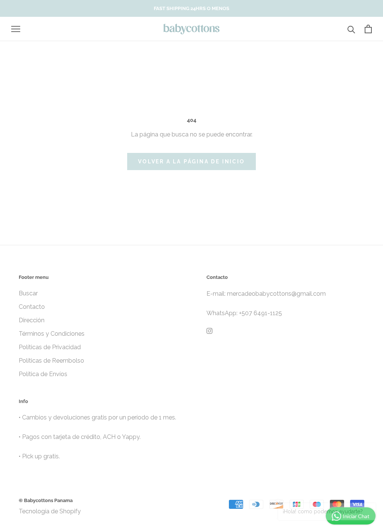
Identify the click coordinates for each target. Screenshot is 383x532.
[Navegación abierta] (15, 29)
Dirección (32, 320)
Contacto (32, 306)
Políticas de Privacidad (50, 347)
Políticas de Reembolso (51, 360)
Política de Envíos (43, 374)
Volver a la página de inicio (191, 161)
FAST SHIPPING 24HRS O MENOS (191, 8)
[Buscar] (351, 29)
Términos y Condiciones (52, 333)
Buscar (28, 293)
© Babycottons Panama (46, 500)
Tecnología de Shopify (50, 511)
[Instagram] (209, 330)
